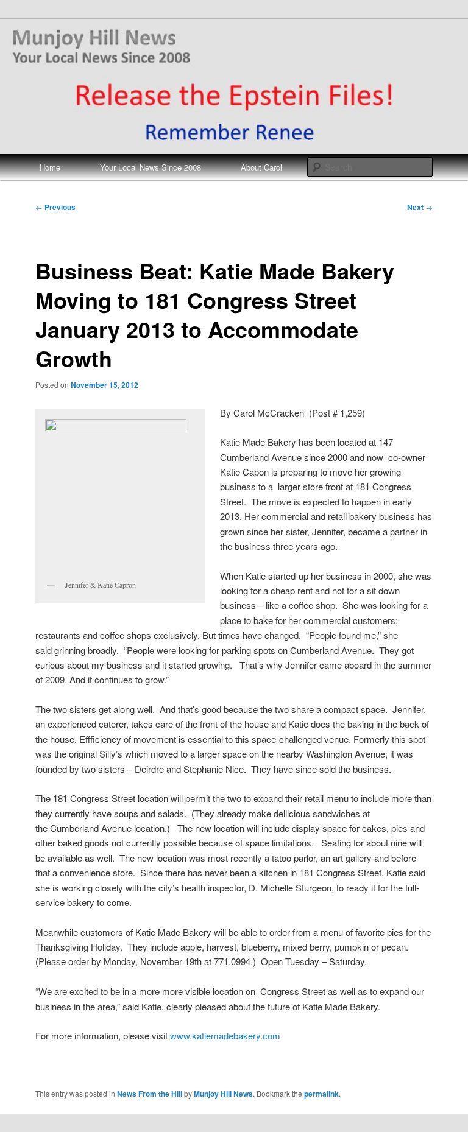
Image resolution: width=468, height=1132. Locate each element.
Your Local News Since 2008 (150, 167)
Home (50, 167)
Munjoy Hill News (223, 1093)
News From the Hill (149, 1093)
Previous (55, 207)
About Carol (261, 167)
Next (420, 207)
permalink (321, 1093)
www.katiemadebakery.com (225, 1035)
